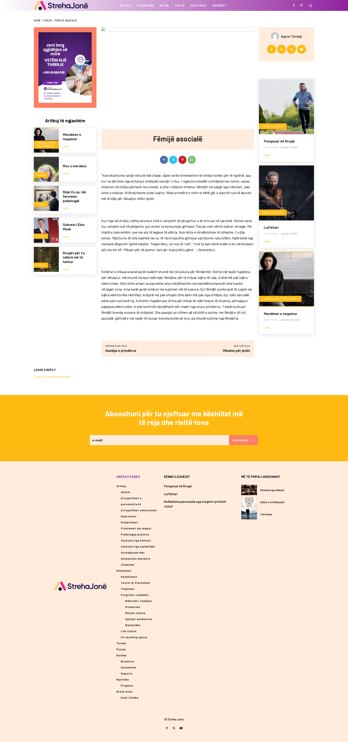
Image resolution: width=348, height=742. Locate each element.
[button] (310, 5)
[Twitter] (173, 160)
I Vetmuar (266, 514)
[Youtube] (301, 49)
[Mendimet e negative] (46, 140)
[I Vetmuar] (249, 514)
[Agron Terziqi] (276, 36)
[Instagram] (301, 5)
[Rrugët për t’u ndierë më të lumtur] (46, 259)
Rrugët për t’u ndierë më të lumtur (74, 257)
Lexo (66, 146)
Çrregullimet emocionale (46, 144)
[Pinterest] (182, 160)
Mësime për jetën (236, 350)
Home (37, 20)
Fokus (48, 20)
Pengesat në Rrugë (279, 141)
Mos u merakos (74, 166)
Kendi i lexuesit (273, 126)
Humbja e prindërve (120, 350)
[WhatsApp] (192, 160)
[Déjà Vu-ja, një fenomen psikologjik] (46, 198)
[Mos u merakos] (46, 169)
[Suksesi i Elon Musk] (46, 230)
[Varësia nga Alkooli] (249, 490)
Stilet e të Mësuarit (272, 502)
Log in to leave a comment (53, 376)
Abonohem (240, 440)
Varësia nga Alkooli (272, 490)
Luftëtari (271, 227)
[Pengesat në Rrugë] (286, 106)
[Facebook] (294, 5)
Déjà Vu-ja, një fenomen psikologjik (74, 196)
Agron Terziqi (291, 36)
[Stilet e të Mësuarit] (249, 502)
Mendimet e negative (72, 136)
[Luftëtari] (286, 192)
